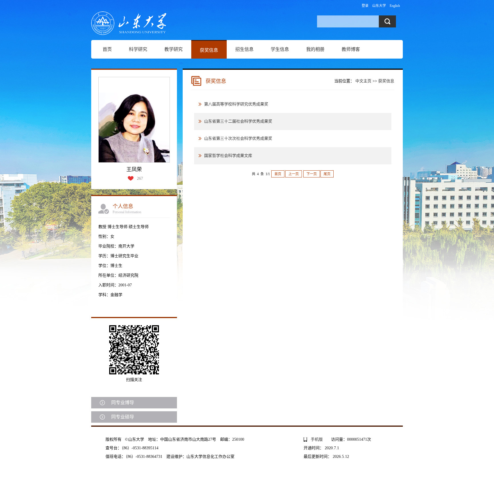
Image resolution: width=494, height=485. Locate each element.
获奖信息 (209, 50)
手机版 (317, 439)
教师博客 (351, 49)
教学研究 (173, 49)
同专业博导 (122, 402)
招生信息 (244, 49)
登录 (365, 6)
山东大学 (379, 6)
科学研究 (138, 49)
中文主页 (363, 81)
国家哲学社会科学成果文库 (228, 155)
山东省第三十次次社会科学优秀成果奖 (238, 138)
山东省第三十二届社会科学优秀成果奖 (238, 121)
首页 (107, 49)
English (395, 6)
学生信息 (280, 49)
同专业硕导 (122, 416)
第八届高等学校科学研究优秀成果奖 (236, 104)
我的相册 (315, 49)
